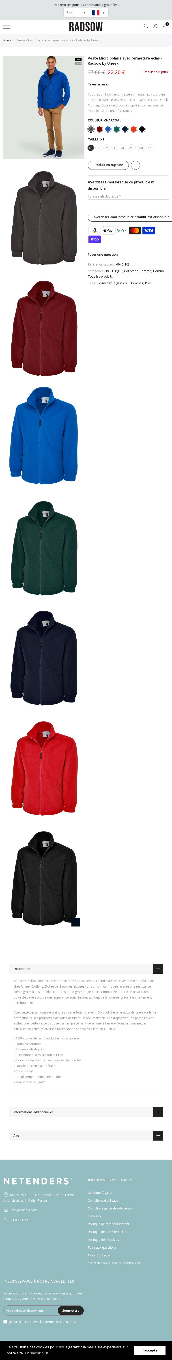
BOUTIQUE (114, 271)
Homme (159, 271)
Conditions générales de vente (110, 1208)
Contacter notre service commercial (114, 1263)
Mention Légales (100, 1192)
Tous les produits (100, 276)
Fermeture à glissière (112, 283)
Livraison (94, 1216)
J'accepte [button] (149, 1350)
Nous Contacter (99, 1255)
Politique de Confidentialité (107, 1232)
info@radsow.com (24, 1210)
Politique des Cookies (103, 1239)
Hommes (136, 283)
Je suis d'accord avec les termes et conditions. (42, 1322)
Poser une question (103, 254)
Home (7, 40)
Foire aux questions (102, 1247)
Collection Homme (137, 271)
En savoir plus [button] (37, 1353)
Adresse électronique (104, 196)
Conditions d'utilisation (104, 1200)
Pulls (148, 283)
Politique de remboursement (108, 1224)
